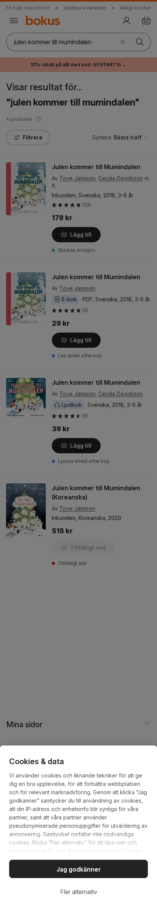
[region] (78, 826)
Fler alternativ (78, 892)
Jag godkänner (78, 869)
